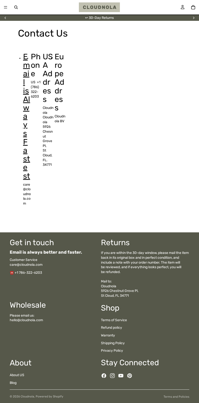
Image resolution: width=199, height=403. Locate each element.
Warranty (108, 335)
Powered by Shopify (49, 396)
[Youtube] (121, 376)
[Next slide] (193, 18)
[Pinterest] (130, 376)
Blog (13, 383)
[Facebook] (104, 376)
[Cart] (193, 7)
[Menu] (5, 7)
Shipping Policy (113, 343)
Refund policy (111, 328)
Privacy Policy (112, 351)
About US (17, 375)
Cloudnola (27, 396)
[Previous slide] (5, 18)
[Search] (16, 7)
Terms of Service (114, 320)
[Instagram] (112, 376)
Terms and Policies (176, 396)
